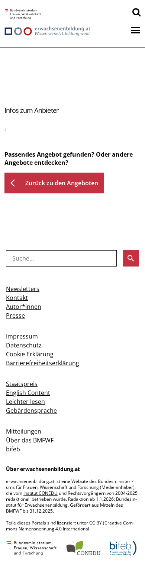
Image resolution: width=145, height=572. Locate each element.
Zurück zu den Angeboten (54, 183)
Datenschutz (24, 345)
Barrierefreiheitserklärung (42, 363)
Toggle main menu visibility (135, 29)
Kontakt (17, 298)
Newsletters (22, 289)
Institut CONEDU (40, 493)
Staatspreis (22, 384)
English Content (28, 393)
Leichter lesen (25, 402)
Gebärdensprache (31, 410)
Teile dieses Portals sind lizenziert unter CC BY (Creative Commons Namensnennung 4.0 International (70, 526)
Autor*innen (23, 307)
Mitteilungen (23, 431)
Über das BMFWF (30, 440)
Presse (15, 315)
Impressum (22, 336)
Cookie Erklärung (30, 354)
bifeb (13, 449)
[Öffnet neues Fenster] (22, 14)
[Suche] (136, 11)
